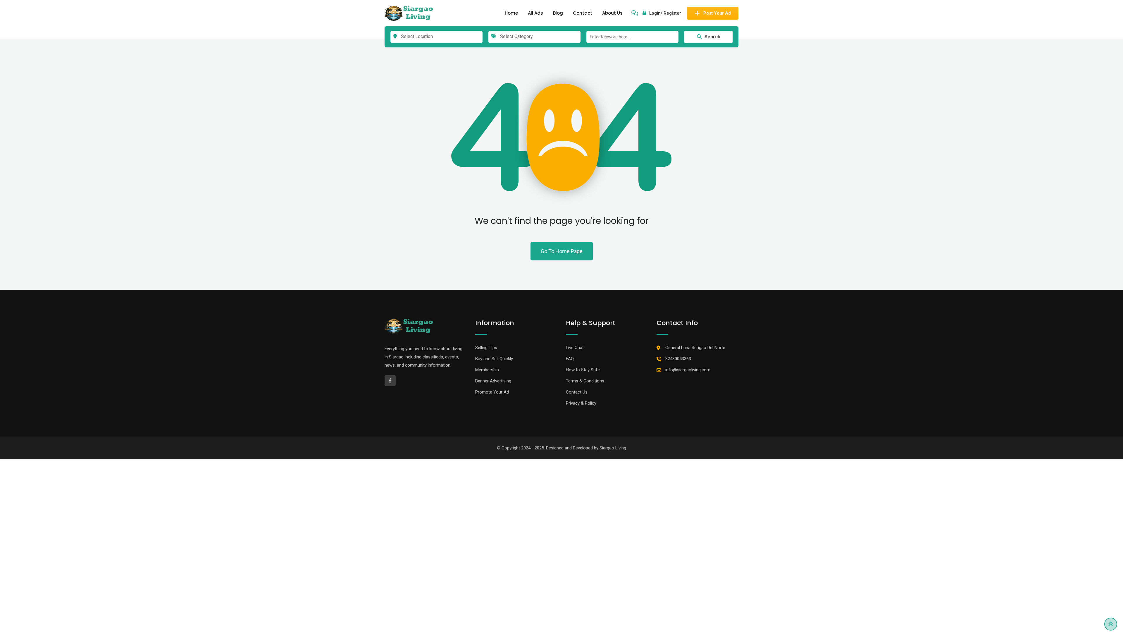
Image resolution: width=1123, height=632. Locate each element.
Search (712, 37)
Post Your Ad (717, 13)
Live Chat (575, 347)
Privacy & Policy (581, 403)
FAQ (570, 358)
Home (511, 13)
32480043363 (678, 358)
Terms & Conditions (585, 381)
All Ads (535, 13)
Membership (487, 369)
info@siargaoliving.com (687, 369)
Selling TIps (486, 347)
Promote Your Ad (492, 392)
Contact (582, 13)
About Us (612, 13)
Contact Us (577, 392)
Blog (558, 13)
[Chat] (634, 13)
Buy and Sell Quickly (494, 358)
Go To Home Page (562, 251)
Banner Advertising (493, 381)
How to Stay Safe (583, 369)
